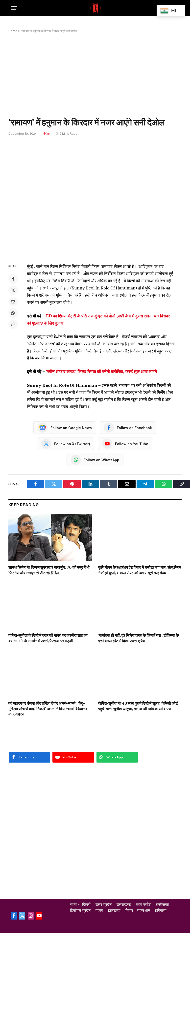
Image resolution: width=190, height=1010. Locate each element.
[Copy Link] (13, 324)
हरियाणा (160, 910)
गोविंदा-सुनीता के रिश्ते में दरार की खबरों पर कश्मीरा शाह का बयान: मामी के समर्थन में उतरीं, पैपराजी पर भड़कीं (48, 638)
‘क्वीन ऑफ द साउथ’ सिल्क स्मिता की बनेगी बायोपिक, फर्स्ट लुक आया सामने (101, 371)
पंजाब (99, 910)
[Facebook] (13, 279)
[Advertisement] (95, 75)
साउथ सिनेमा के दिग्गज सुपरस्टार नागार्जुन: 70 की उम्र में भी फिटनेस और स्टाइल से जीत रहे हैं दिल (49, 570)
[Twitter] (13, 290)
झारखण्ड (114, 910)
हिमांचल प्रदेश (80, 910)
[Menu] (14, 8)
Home (12, 31)
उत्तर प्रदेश (103, 904)
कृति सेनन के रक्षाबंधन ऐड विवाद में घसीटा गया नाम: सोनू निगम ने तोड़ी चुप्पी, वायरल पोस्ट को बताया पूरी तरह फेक (139, 570)
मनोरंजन (46, 133)
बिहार (129, 910)
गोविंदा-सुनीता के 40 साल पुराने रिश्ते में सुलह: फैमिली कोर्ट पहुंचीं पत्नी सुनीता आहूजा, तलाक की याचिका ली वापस (138, 706)
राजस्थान (143, 910)
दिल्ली (86, 904)
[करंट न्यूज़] (95, 8)
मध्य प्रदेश (143, 904)
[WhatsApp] (13, 313)
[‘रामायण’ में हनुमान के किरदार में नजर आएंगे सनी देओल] (95, 198)
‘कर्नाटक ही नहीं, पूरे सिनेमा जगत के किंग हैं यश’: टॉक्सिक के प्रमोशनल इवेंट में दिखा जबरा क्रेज (138, 638)
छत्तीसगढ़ (162, 904)
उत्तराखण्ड (124, 904)
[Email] (13, 301)
